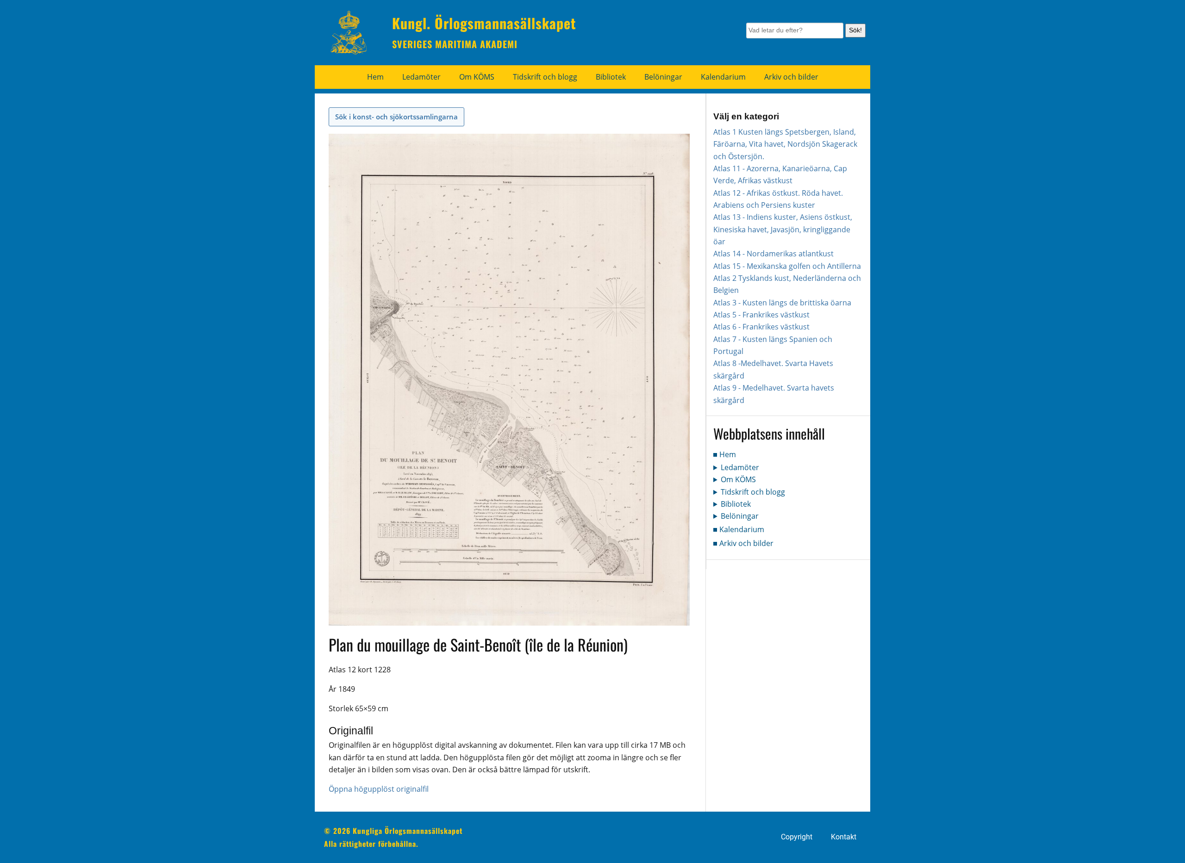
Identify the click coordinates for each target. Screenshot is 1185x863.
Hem (375, 77)
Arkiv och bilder (791, 77)
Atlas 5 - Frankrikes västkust (761, 315)
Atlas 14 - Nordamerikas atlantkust (773, 253)
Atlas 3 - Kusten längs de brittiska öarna (782, 303)
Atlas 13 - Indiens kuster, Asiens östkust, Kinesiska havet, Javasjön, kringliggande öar (782, 229)
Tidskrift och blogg (545, 77)
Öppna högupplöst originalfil (379, 789)
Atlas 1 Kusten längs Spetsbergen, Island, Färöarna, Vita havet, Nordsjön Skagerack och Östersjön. (785, 144)
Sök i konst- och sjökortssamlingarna (396, 116)
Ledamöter (421, 77)
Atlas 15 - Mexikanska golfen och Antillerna (787, 266)
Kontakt (843, 837)
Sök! (855, 30)
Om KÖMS (476, 77)
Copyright (796, 837)
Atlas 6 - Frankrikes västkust (761, 327)
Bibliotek (611, 77)
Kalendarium (723, 77)
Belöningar (663, 77)
